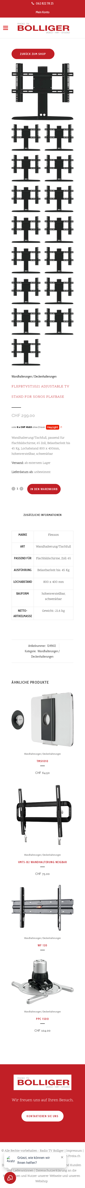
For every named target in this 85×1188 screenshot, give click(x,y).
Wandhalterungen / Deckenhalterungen (34, 376)
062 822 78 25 (44, 3)
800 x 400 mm (53, 582)
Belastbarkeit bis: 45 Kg (53, 570)
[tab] (43, 521)
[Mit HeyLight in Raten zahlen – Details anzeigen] (61, 427)
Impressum (74, 1151)
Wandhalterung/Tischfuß (53, 547)
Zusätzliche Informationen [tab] (43, 515)
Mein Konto (43, 12)
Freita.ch (74, 1156)
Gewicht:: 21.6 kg (53, 611)
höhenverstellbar (53, 594)
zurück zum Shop (33, 54)
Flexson (53, 535)
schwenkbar (53, 599)
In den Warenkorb (44, 489)
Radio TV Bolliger (52, 1151)
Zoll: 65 (66, 558)
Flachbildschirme (48, 558)
